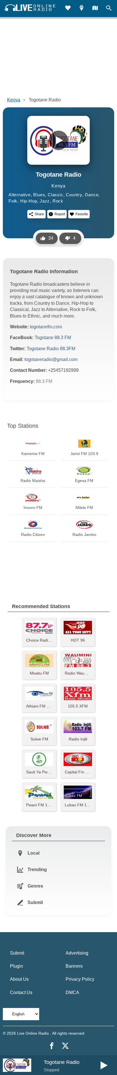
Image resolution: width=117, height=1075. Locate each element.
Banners (74, 966)
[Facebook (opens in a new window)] (51, 1046)
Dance (91, 194)
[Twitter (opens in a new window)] (65, 1046)
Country (74, 194)
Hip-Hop (28, 201)
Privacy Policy (80, 979)
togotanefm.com (46, 326)
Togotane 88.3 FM (53, 337)
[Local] (81, 8)
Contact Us (21, 992)
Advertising (77, 953)
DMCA (72, 992)
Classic (55, 194)
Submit (17, 953)
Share (39, 214)
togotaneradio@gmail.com (51, 359)
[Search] (109, 8)
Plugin (16, 966)
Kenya (13, 99)
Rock (58, 201)
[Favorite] (68, 8)
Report (60, 214)
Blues (39, 194)
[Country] (95, 8)
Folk (13, 201)
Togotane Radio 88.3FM (51, 348)
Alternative (20, 194)
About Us (19, 979)
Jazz (45, 201)
